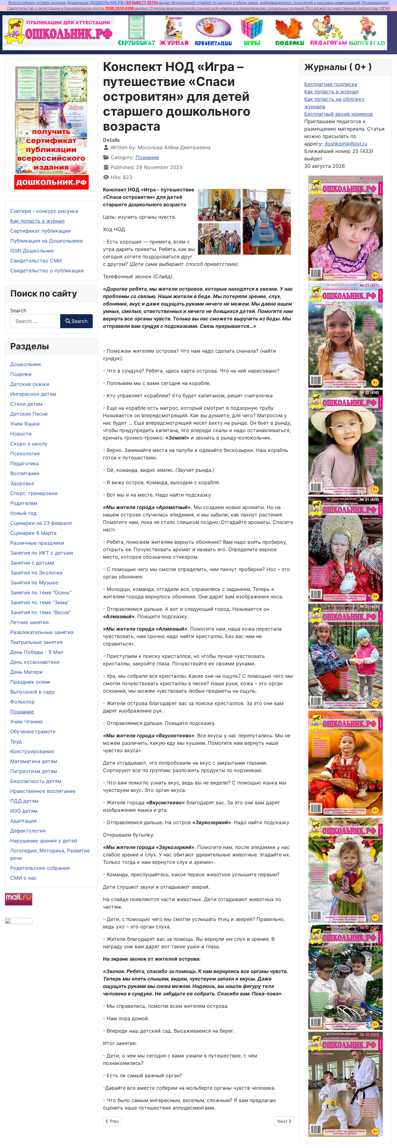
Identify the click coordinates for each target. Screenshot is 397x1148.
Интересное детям (33, 394)
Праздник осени (30, 682)
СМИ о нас (23, 878)
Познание (22, 711)
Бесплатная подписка (330, 84)
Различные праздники (37, 543)
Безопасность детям (35, 781)
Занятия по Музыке (34, 582)
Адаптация (23, 821)
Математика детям (33, 761)
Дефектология (28, 831)
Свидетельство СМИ (36, 260)
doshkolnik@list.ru (345, 144)
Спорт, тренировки (33, 493)
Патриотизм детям (33, 771)
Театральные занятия (36, 642)
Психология (25, 453)
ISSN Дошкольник (32, 251)
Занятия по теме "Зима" (39, 602)
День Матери (26, 672)
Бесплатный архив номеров (338, 114)
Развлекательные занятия (42, 632)
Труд (16, 741)
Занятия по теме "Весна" (40, 612)
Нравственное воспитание (42, 791)
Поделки (21, 374)
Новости (21, 434)
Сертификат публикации (40, 231)
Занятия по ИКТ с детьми (41, 553)
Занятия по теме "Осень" (40, 592)
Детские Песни (29, 414)
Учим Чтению (26, 721)
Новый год (23, 513)
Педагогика (24, 463)
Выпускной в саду (32, 692)
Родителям (23, 503)
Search (18, 310)
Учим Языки (25, 424)
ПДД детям (24, 801)
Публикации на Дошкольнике (46, 241)
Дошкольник (25, 364)
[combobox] (35, 321)
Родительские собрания (40, 868)
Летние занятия (29, 622)
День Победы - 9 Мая (36, 652)
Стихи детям (26, 404)
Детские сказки (29, 384)
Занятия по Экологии (36, 573)
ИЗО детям (24, 811)
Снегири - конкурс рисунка (44, 211)
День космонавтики (35, 662)
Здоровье (22, 483)
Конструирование (32, 751)
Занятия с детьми (32, 563)
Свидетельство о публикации (47, 270)
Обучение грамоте (33, 731)
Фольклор (22, 702)
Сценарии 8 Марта (33, 533)
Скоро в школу (28, 443)
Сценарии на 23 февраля (41, 523)
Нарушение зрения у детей (43, 841)
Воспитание (24, 473)
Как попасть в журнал (37, 221)
